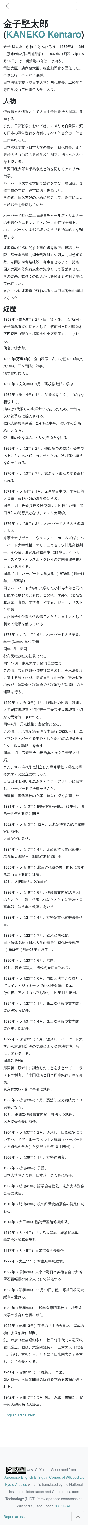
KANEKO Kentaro (43, 34)
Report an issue (16, 1516)
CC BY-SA (61, 1505)
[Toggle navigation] (81, 6)
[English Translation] (19, 1415)
